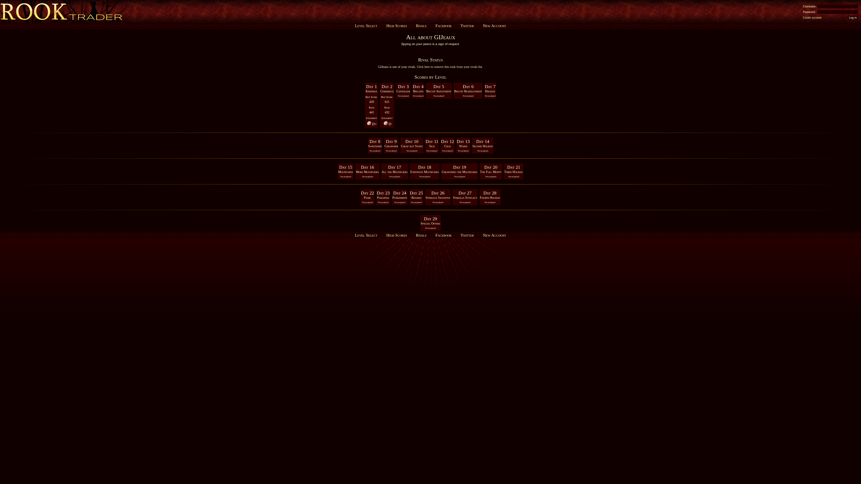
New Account (494, 26)
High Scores (396, 26)
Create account (812, 17)
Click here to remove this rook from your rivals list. (450, 67)
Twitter (467, 26)
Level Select (366, 26)
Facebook (443, 26)
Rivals (421, 26)
